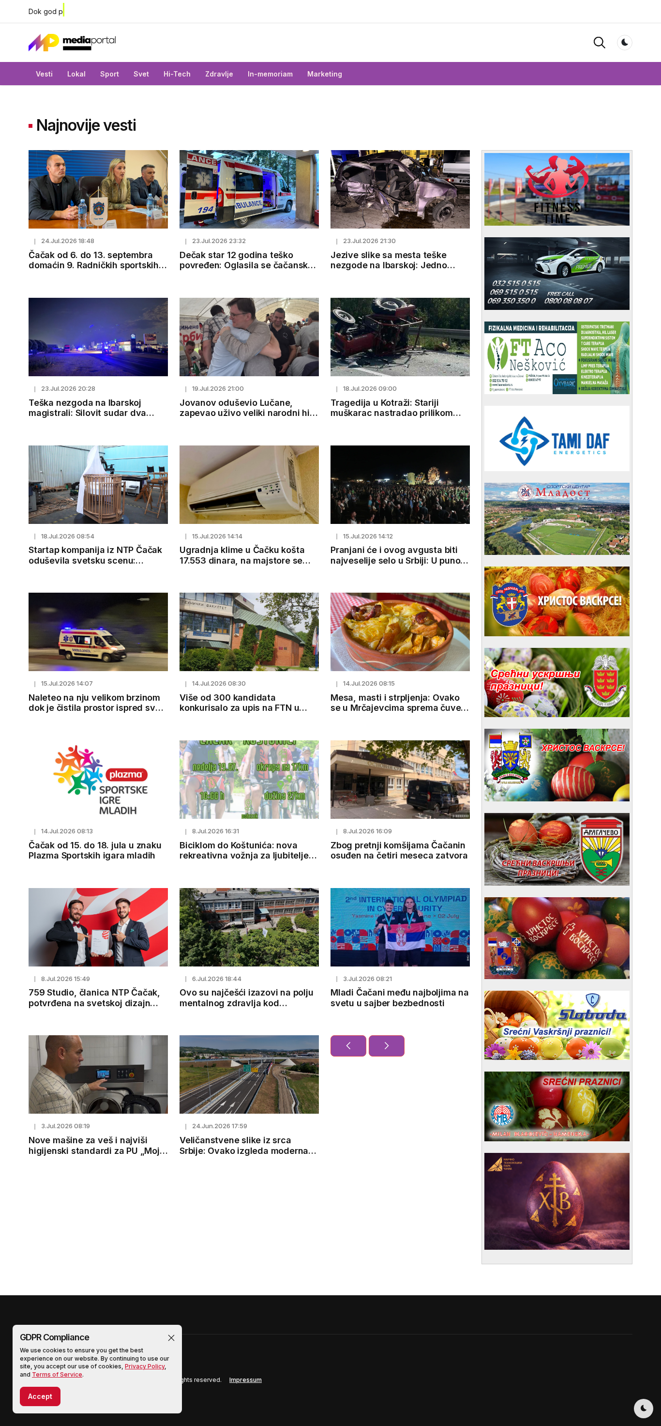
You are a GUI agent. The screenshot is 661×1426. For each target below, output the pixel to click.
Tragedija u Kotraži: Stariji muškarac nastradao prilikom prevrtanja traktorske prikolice (394, 413)
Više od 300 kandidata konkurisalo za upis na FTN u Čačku (239, 707)
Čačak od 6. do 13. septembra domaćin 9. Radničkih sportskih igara (94, 265)
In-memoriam (270, 74)
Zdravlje (219, 74)
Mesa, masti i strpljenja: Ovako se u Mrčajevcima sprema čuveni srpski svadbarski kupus (399, 707)
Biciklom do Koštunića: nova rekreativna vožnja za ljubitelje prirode (244, 855)
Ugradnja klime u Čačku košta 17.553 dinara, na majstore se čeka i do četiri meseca (242, 560)
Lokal (76, 74)
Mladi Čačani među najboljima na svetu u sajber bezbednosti (399, 997)
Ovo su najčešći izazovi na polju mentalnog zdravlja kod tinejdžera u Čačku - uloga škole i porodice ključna (247, 1008)
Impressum (245, 1379)
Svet (141, 74)
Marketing (324, 74)
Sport (109, 74)
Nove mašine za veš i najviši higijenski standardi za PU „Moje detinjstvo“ (97, 1150)
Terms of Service (57, 1374)
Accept (40, 1396)
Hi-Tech (177, 74)
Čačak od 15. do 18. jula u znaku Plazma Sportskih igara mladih (95, 850)
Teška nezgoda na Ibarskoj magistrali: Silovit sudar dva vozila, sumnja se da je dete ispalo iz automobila (87, 418)
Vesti (44, 74)
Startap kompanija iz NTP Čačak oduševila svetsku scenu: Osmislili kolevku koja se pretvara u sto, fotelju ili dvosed (96, 565)
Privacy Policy (145, 1366)
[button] (171, 1337)
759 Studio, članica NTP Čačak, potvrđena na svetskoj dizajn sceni (94, 1002)
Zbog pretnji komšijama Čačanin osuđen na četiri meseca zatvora (399, 850)
